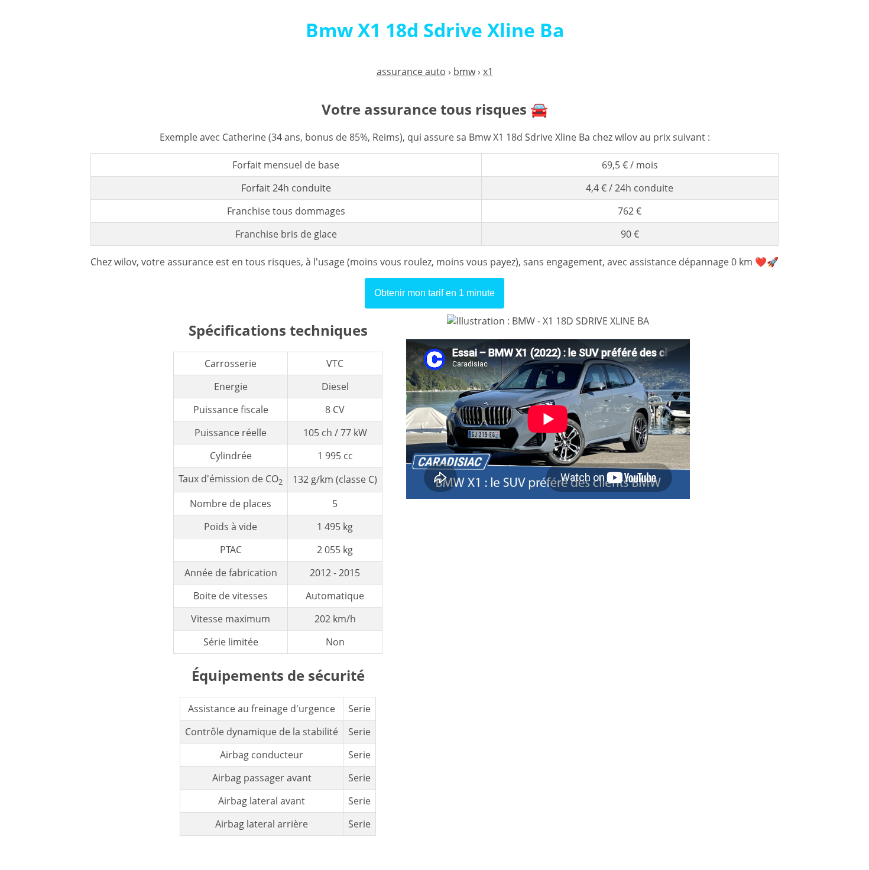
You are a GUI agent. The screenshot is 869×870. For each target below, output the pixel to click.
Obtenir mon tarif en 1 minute (434, 293)
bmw (464, 71)
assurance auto (411, 71)
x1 (488, 71)
